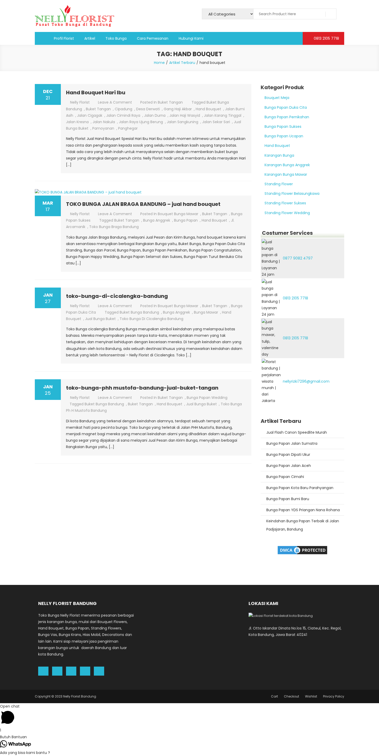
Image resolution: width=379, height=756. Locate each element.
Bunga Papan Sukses (283, 126)
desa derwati (148, 109)
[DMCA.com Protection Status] (302, 549)
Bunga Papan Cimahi (285, 476)
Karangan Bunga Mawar (286, 174)
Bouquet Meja (277, 97)
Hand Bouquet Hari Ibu (95, 92)
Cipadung (123, 109)
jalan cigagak (89, 115)
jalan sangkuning (182, 121)
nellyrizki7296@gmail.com (306, 381)
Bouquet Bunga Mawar (178, 213)
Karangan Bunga (279, 155)
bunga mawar (206, 312)
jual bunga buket (100, 318)
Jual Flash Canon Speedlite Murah (296, 432)
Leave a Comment (115, 102)
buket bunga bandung (139, 312)
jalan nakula (104, 121)
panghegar (128, 128)
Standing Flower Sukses (285, 203)
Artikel (89, 38)
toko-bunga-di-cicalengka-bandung (117, 296)
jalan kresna (77, 121)
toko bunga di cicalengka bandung (151, 318)
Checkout (291, 696)
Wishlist (311, 696)
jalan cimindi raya (123, 115)
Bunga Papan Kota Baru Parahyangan (299, 487)
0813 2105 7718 (326, 38)
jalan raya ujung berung (141, 121)
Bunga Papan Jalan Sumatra (291, 443)
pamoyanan (103, 128)
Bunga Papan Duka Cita (286, 107)
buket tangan (98, 109)
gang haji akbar (178, 109)
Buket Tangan (170, 102)
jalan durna (155, 115)
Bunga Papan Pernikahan (287, 117)
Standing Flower (279, 184)
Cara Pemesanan (152, 38)
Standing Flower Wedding (287, 212)
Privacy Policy (333, 696)
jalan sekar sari (216, 121)
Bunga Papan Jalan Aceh (288, 465)
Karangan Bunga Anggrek (287, 164)
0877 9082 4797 (298, 258)
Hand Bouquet (277, 145)
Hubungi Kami (191, 38)
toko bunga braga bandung (114, 226)
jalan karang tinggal (222, 115)
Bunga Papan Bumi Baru (287, 498)
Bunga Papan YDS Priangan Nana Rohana (303, 510)
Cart (274, 696)
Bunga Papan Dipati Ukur (288, 454)
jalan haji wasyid (184, 115)
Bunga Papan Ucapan (284, 136)
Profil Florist (64, 38)
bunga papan (186, 220)
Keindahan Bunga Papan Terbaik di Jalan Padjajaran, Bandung (302, 525)
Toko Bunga (116, 38)
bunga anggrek (156, 220)
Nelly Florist (80, 102)
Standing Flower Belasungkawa (292, 193)
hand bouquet (208, 109)
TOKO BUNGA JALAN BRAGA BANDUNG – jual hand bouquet (143, 204)
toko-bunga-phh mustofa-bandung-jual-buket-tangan (142, 387)
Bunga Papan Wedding (207, 397)
